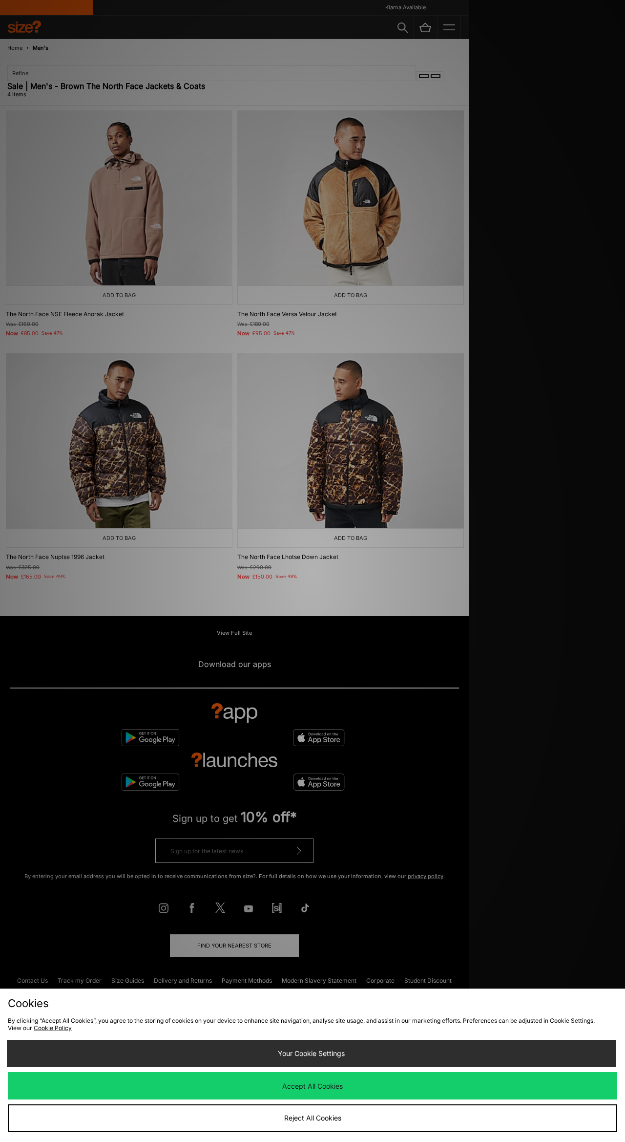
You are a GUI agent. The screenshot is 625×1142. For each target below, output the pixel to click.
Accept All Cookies (312, 1086)
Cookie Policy (53, 1028)
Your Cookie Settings (311, 1053)
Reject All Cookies (312, 1118)
